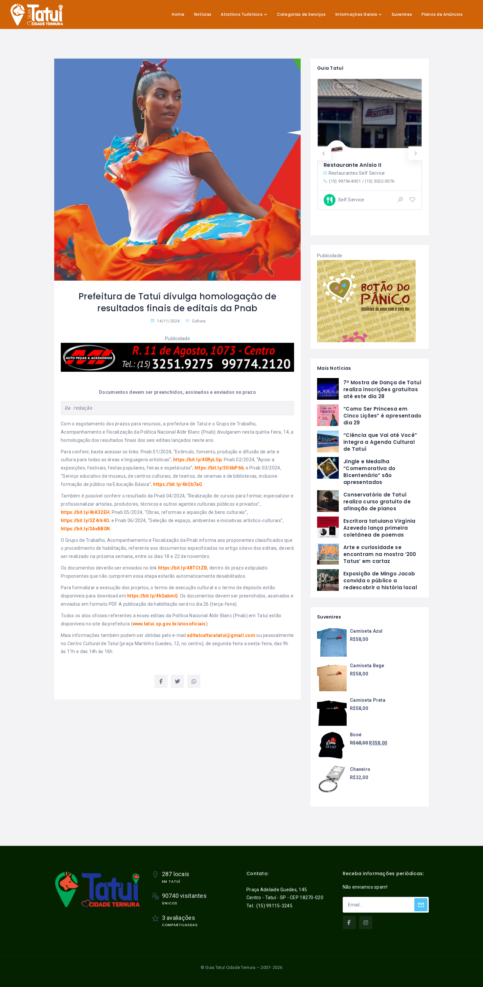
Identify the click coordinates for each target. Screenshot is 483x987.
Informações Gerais (356, 14)
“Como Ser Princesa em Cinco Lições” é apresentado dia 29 (382, 415)
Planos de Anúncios (442, 14)
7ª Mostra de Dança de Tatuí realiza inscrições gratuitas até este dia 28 (382, 389)
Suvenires (402, 14)
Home (178, 14)
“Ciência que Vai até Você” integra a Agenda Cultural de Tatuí (380, 442)
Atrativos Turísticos (242, 14)
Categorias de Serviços (301, 14)
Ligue (348, 86)
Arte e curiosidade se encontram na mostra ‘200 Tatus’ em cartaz (379, 554)
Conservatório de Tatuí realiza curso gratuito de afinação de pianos (377, 501)
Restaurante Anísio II (352, 165)
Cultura (199, 321)
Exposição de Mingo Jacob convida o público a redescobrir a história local (380, 580)
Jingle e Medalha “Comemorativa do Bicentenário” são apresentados (369, 472)
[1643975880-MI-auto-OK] (177, 357)
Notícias (202, 14)
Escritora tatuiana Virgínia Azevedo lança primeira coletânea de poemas (379, 528)
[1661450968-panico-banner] (366, 300)
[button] (324, 153)
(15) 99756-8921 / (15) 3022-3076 (361, 181)
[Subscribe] (420, 904)
